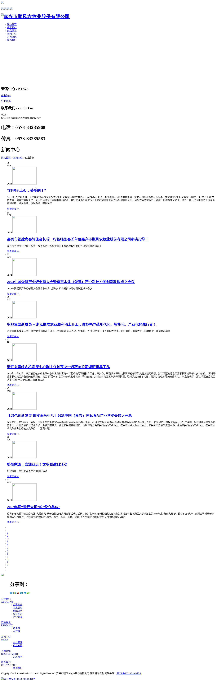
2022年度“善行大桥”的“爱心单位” (33, 507)
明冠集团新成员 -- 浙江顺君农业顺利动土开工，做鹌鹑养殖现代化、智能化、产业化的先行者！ (81, 324)
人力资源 (12, 37)
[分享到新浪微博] (18, 593)
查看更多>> (13, 208)
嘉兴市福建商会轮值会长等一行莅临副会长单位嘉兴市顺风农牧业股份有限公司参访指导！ (78, 239)
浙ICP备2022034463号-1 (128, 673)
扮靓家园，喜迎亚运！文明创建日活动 (37, 464)
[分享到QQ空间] (14, 593)
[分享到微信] (28, 593)
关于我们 (12, 27)
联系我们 (12, 40)
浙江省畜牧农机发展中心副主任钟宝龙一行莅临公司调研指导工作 (58, 367)
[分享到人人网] (25, 593)
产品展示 (12, 30)
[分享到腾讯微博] (21, 593)
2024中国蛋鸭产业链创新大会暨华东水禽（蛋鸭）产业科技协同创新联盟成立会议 (71, 282)
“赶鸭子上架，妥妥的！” (26, 190)
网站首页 (12, 24)
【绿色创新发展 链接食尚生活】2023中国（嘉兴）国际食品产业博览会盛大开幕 (69, 415)
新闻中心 (12, 33)
